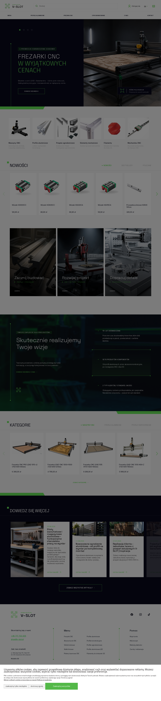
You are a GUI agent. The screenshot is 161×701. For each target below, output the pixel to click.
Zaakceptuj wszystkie (61, 686)
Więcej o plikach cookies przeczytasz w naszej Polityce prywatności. (28, 680)
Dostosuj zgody (37, 686)
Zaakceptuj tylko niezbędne (16, 686)
